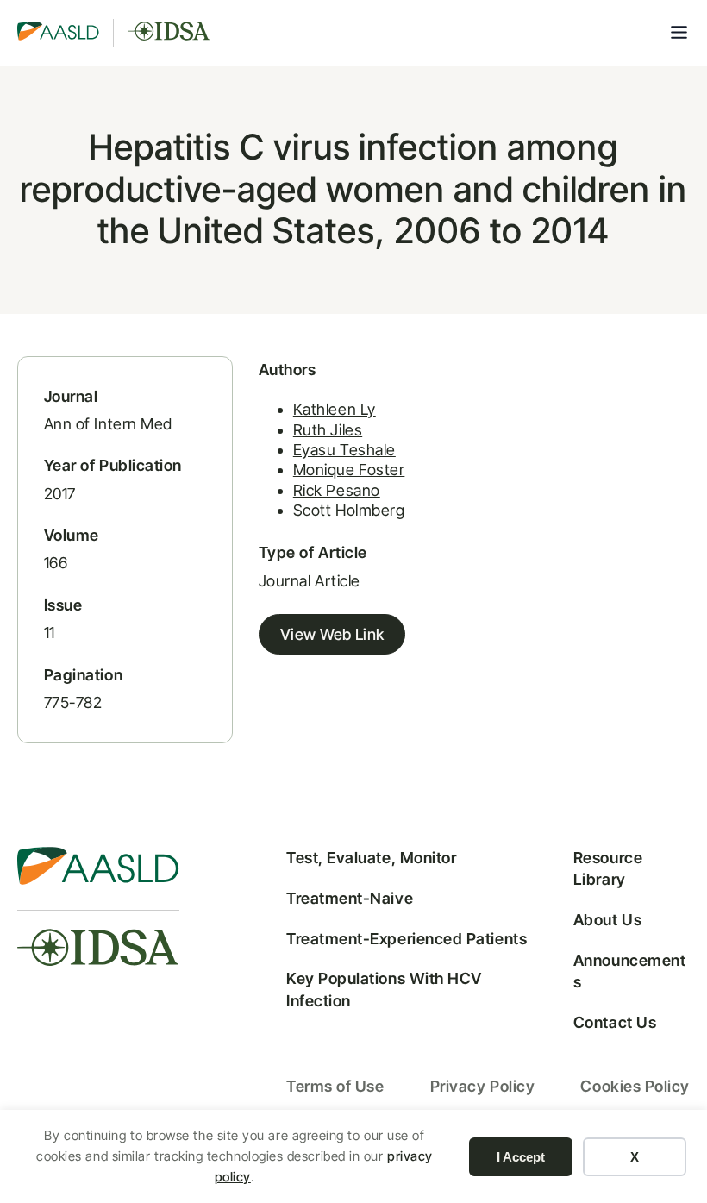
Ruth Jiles (327, 430)
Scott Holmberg (349, 510)
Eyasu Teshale (344, 450)
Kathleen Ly (334, 409)
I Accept (521, 1157)
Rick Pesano (336, 490)
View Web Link (332, 634)
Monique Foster (349, 470)
